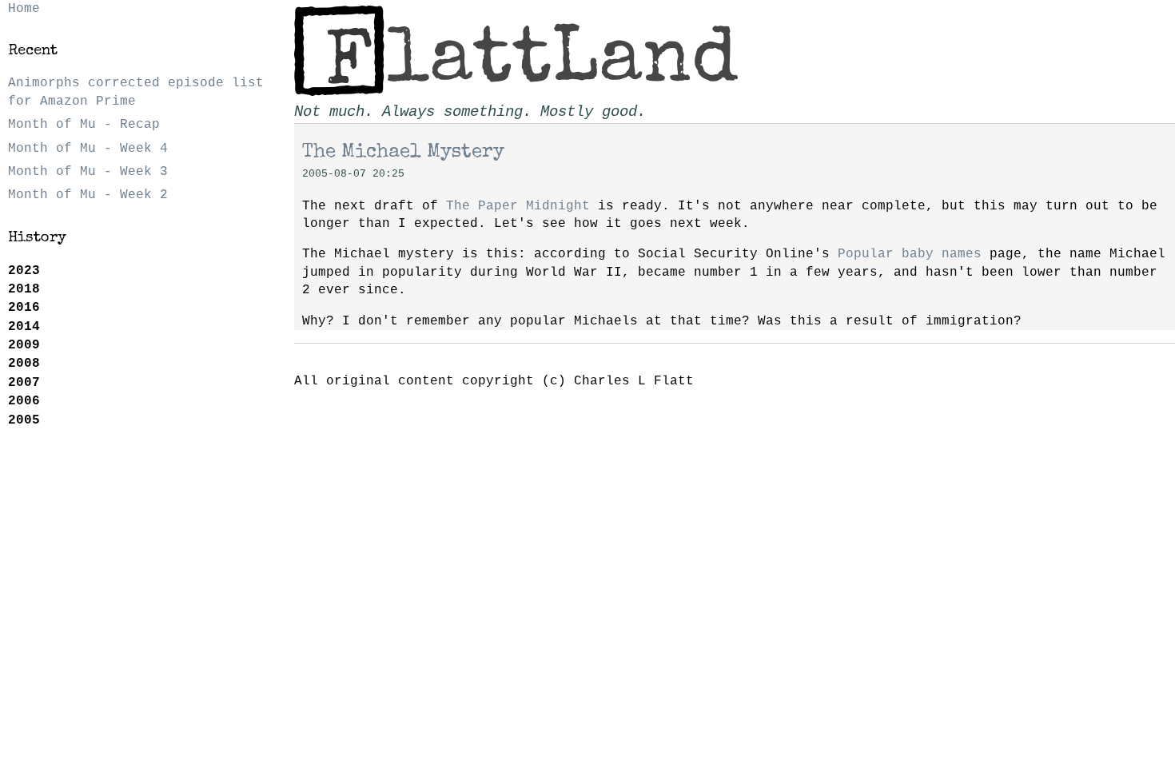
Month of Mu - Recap (84, 124)
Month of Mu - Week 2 (88, 195)
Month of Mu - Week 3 (88, 172)
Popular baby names (910, 254)
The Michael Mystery (403, 152)
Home (24, 9)
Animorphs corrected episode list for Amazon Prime (136, 92)
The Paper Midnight (518, 206)
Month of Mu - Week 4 (88, 148)
